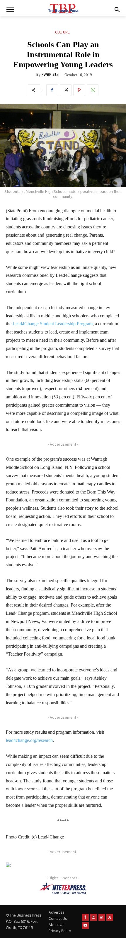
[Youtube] (85, 925)
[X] (65, 90)
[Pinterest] (79, 90)
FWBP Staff (51, 74)
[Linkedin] (101, 917)
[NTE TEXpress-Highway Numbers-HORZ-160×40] (63, 888)
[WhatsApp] (92, 90)
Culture (62, 32)
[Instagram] (93, 917)
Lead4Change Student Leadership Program (53, 323)
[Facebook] (52, 90)
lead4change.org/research (29, 740)
